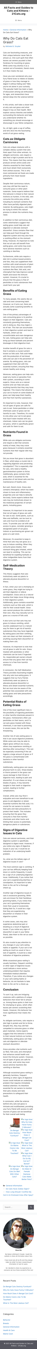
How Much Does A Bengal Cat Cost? (26, 1136)
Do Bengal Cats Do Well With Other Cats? (14, 1173)
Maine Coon (8, 1334)
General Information (18, 30)
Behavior (6, 1320)
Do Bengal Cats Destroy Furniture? (17, 1287)
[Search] (31, 1207)
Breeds (6, 1323)
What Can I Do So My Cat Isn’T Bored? (26, 1160)
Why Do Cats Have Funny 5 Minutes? (18, 1290)
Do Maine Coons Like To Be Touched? (14, 1149)
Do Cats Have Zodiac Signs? (17, 1189)
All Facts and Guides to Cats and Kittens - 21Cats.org (18, 10)
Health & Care (9, 1330)
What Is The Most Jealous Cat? (16, 1303)
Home (5, 30)
